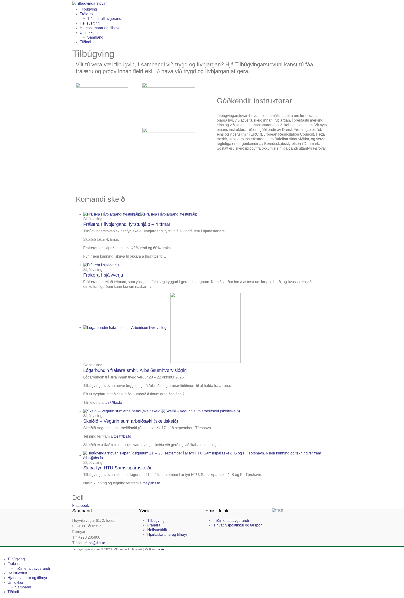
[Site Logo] (90, 3)
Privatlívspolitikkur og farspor (238, 525)
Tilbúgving (88, 9)
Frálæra (86, 14)
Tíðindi (85, 42)
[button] (3, 554)
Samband (95, 37)
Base (160, 549)
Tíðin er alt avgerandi (104, 19)
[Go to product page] (205, 214)
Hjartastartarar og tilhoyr (99, 28)
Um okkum (88, 33)
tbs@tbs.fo (113, 402)
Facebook (80, 506)
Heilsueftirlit (89, 23)
